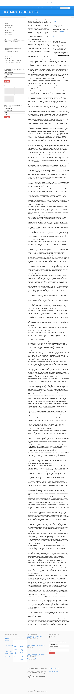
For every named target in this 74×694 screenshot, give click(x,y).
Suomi (21, 645)
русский (21, 654)
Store (49, 3)
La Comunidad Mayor (9, 27)
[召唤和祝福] (9, 99)
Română (21, 656)
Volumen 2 (13, 15)
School (41, 3)
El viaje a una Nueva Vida (10, 30)
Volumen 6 (7, 64)
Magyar (21, 657)
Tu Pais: (5, 76)
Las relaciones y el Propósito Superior (12, 39)
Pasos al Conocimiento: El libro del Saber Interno (14, 46)
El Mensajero (43, 7)
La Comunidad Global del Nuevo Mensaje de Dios (14, 43)
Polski (21, 647)
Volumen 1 (7, 20)
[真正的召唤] (9, 91)
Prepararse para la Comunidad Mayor (22, 15)
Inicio (26, 7)
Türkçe (21, 646)
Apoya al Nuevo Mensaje (53, 671)
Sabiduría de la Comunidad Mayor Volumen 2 (13, 62)
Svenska (15, 653)
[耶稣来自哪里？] (19, 91)
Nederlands (16, 650)
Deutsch (15, 647)
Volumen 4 (7, 53)
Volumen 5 (7, 58)
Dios (49, 7)
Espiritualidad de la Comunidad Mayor (12, 37)
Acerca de (31, 7)
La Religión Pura (8, 34)
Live (57, 3)
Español (15, 646)
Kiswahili (21, 650)
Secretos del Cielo (8, 65)
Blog (37, 3)
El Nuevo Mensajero (9, 25)
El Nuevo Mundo (8, 32)
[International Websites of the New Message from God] (65, 3)
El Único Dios (7, 23)
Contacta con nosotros (53, 672)
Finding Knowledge (61, 31)
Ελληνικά (15, 652)
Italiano (21, 649)
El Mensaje (37, 7)
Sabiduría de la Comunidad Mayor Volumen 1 (13, 60)
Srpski (15, 654)
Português (15, 649)
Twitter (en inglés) (53, 636)
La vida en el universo (9, 56)
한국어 (21, 652)
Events (45, 3)
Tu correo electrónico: (8, 72)
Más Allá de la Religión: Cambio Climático (34, 658)
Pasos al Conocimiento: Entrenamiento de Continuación (13, 49)
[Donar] (51, 674)
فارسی (21, 659)
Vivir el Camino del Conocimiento (11, 51)
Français (15, 645)
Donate (53, 3)
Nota (55, 21)
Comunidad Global (55, 7)
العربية (15, 656)
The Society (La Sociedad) (54, 668)
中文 (21, 653)
